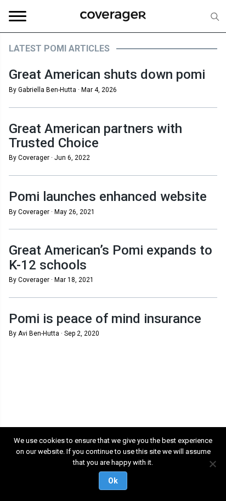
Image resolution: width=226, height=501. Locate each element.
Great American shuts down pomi (107, 74)
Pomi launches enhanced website (108, 196)
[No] (212, 463)
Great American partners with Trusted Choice (95, 136)
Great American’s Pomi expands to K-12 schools (110, 257)
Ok (113, 480)
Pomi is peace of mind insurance (105, 318)
